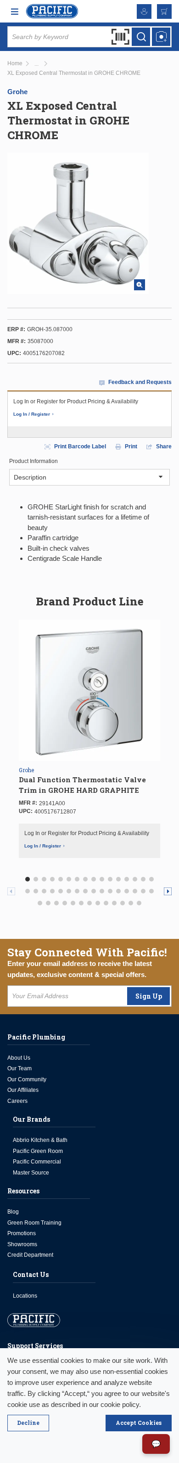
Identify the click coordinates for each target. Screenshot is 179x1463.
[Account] (144, 11)
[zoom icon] (139, 284)
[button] (27, 879)
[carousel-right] (168, 891)
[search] (141, 37)
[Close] (28, 1423)
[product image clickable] (89, 690)
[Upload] (161, 37)
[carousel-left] (11, 891)
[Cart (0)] (164, 11)
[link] (36, 64)
